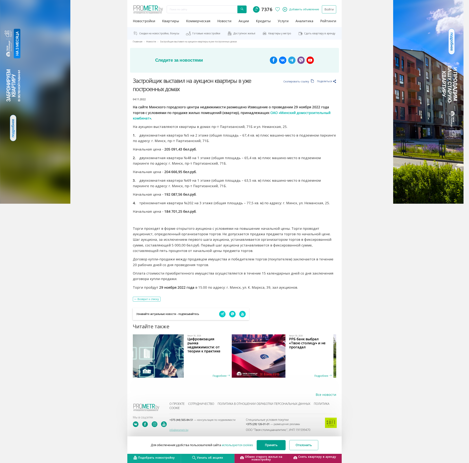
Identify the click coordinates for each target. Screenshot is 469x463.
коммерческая (198, 21)
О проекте (177, 404)
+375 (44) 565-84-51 (202, 420)
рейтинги (328, 21)
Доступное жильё (244, 33)
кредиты (263, 21)
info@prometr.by (178, 430)
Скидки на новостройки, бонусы (159, 33)
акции (244, 21)
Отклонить (304, 445)
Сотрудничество (201, 404)
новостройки (144, 21)
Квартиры (170, 21)
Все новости (326, 394)
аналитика (304, 21)
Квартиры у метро (279, 33)
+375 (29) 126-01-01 (273, 424)
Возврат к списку (148, 299)
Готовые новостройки (206, 33)
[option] (183, 356)
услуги (283, 21)
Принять (271, 445)
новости (224, 21)
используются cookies (237, 445)
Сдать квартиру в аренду (319, 33)
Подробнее (220, 375)
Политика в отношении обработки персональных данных (264, 404)
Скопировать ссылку (296, 81)
